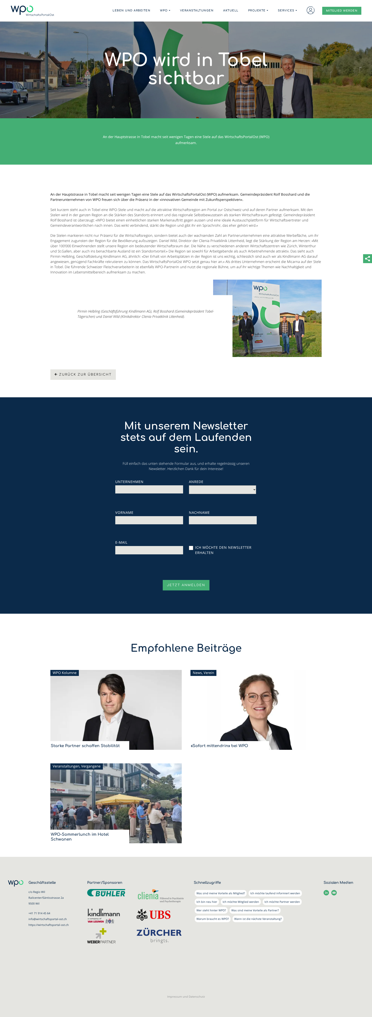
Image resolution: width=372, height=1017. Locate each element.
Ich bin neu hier (206, 902)
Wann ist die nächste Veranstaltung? (258, 919)
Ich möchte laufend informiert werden (275, 893)
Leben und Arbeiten (131, 10)
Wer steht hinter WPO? (211, 910)
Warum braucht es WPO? (212, 919)
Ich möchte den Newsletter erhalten (223, 550)
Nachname (199, 512)
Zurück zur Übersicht (85, 374)
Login (310, 10)
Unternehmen (129, 481)
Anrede (196, 481)
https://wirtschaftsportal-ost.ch (48, 925)
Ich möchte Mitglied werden (241, 902)
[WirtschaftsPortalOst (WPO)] (32, 10)
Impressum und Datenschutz (186, 996)
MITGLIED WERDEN (342, 10)
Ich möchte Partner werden (282, 902)
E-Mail (121, 542)
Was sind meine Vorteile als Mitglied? (220, 893)
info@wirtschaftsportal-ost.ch (47, 919)
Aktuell (231, 10)
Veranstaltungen (197, 10)
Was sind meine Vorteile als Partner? (255, 910)
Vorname (124, 512)
